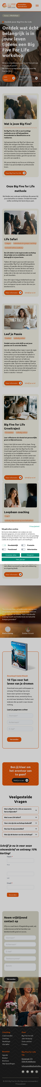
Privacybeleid (34, 526)
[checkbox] (4, 545)
